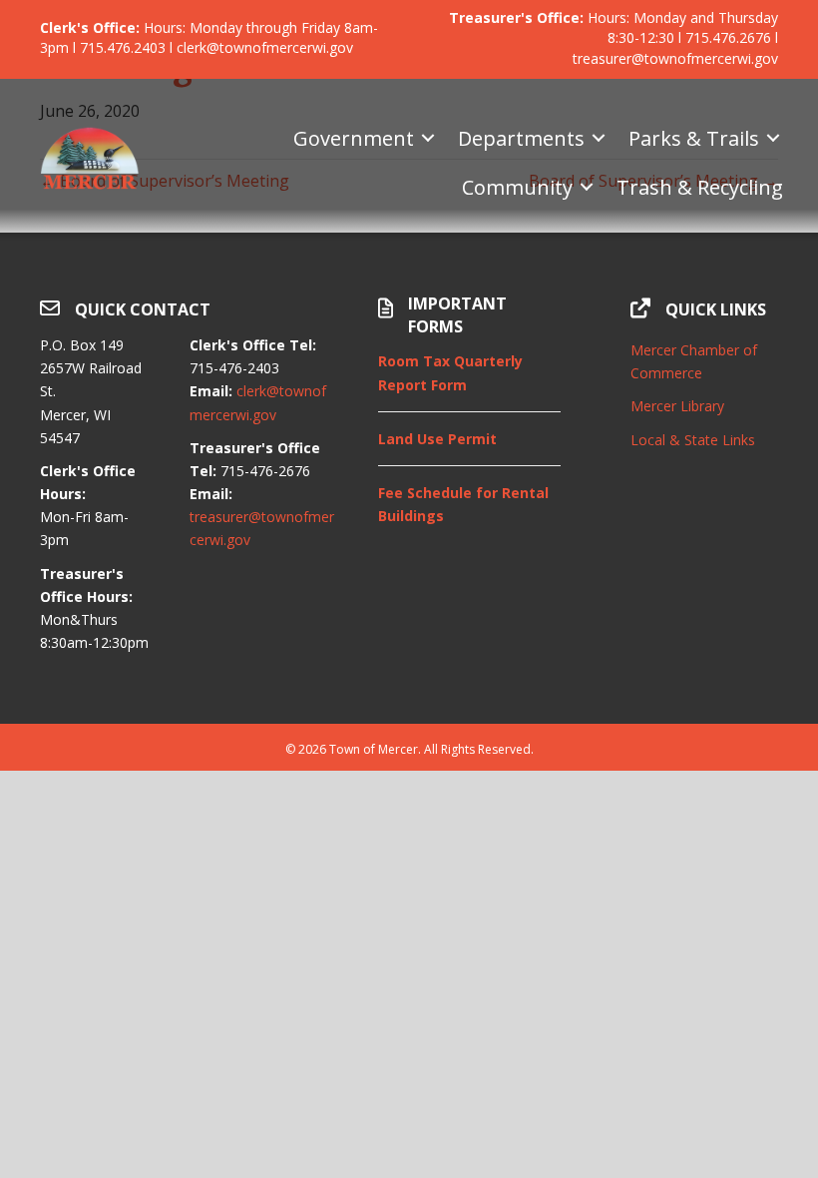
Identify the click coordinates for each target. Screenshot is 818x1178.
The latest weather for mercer (704, 621)
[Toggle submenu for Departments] (599, 138)
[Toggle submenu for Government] (428, 138)
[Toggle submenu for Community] (587, 187)
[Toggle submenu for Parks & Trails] (773, 138)
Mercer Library (677, 405)
